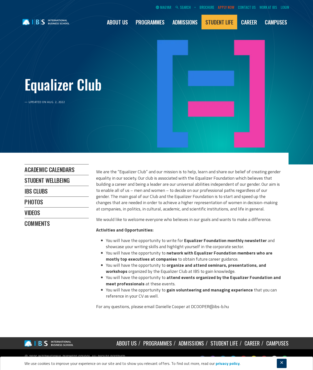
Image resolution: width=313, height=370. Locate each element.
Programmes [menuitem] (150, 22)
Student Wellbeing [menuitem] (47, 180)
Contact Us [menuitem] (247, 7)
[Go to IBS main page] (52, 343)
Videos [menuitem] (32, 212)
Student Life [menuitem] (219, 22)
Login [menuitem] (285, 7)
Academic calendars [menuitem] (49, 169)
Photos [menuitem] (33, 201)
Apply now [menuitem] (226, 7)
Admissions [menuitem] (185, 22)
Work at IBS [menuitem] (268, 7)
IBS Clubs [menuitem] (36, 190)
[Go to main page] (46, 22)
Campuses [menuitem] (276, 22)
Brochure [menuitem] (207, 7)
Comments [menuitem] (37, 223)
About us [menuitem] (117, 22)
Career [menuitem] (249, 22)
